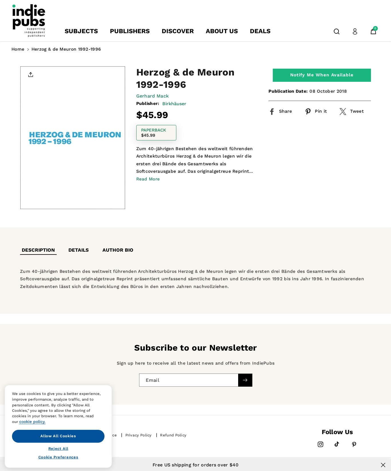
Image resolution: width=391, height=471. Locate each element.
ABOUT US (222, 31)
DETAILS (78, 250)
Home (17, 49)
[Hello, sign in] (355, 31)
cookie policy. (32, 421)
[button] (336, 31)
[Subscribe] (245, 379)
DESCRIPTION (38, 250)
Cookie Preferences (58, 457)
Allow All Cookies (58, 436)
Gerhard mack (152, 96)
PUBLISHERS (130, 31)
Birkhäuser (174, 103)
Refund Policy (173, 435)
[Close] (383, 465)
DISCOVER (178, 31)
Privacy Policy (138, 435)
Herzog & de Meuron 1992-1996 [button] (66, 49)
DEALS (260, 31)
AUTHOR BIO (117, 250)
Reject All (58, 448)
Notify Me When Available (322, 74)
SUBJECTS (81, 31)
